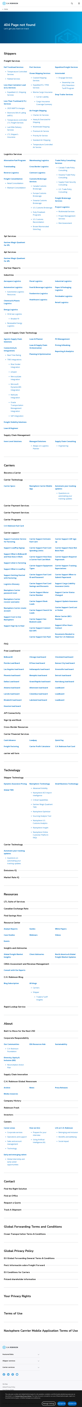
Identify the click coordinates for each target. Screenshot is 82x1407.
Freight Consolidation (13, 179)
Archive (7, 1088)
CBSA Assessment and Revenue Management (26, 964)
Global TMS (9, 790)
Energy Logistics (11, 309)
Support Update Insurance (66, 601)
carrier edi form (11, 753)
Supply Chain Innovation (16, 1074)
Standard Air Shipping (41, 140)
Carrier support (11, 532)
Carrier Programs (12, 519)
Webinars (33, 935)
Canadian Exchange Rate (16, 908)
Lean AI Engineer (11, 428)
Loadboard (59, 688)
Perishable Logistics (63, 296)
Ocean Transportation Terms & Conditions (25, 1234)
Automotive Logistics (13, 287)
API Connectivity (12, 713)
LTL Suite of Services (14, 901)
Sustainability (61, 1044)
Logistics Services (13, 154)
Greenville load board (64, 669)
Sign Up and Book (12, 720)
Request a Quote (12, 1202)
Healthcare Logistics (38, 299)
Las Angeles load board (14, 669)
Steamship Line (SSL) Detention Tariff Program (68, 85)
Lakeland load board (38, 700)
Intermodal (60, 73)
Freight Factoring (11, 746)
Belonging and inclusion (68, 1132)
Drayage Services (65, 78)
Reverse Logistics (11, 173)
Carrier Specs (9, 486)
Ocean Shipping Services (39, 73)
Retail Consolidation (15, 183)
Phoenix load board (12, 675)
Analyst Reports (11, 929)
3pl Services (10, 236)
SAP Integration (17, 416)
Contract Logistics (37, 173)
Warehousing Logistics (39, 160)
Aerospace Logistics (12, 281)
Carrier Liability (42, 97)
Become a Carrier (12, 472)
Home (6, 9)
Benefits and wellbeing (68, 1137)
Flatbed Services (13, 79)
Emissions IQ (10, 870)
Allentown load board (38, 688)
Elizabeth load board (12, 700)
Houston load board (12, 706)
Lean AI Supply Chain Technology (20, 332)
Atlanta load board (12, 688)
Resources (11, 894)
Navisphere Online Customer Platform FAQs (40, 835)
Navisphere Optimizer (42, 811)
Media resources (11, 1094)
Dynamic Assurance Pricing (15, 784)
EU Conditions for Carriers (17, 1272)
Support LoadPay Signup (14, 548)
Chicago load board (37, 657)
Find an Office (11, 1195)
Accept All (61, 1404)
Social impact (64, 1141)
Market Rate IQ (11, 877)
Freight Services (12, 61)
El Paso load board (37, 663)
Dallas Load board (11, 681)
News (31, 1088)
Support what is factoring (15, 563)
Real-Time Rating (14, 355)
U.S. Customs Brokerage (42, 207)
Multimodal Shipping (41, 127)
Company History (12, 1100)
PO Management (62, 339)
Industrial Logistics (63, 281)
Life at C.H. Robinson (64, 1128)
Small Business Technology (66, 784)
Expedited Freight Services (66, 67)
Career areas (9, 1128)
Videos (58, 935)
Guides (32, 929)
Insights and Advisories (15, 948)
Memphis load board (38, 675)
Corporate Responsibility (16, 1038)
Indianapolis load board (39, 669)
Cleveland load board (64, 657)
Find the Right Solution (15, 1188)
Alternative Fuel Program (15, 160)
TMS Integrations (14, 359)
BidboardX (8, 657)
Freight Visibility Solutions (15, 422)
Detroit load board (63, 675)
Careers (8, 1121)
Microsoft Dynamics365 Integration (16, 387)
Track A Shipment (12, 1209)
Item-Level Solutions (13, 441)
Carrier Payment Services (16, 505)
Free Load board (12, 650)
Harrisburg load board (64, 681)
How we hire (34, 1128)
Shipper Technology (14, 777)
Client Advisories (36, 954)
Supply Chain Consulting (65, 441)
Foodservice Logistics (38, 293)
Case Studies (9, 935)
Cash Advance (10, 740)
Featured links (8, 1354)
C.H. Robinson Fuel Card (14, 526)
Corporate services (14, 1132)
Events (7, 941)
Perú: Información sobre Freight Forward (24, 1265)
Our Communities (11, 1044)
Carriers (9, 465)
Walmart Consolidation (16, 188)
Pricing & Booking (62, 345)
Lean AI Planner (36, 339)
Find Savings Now (13, 915)
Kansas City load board (65, 663)
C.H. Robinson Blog (13, 977)
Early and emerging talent (15, 1154)
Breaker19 (15, 319)
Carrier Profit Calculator (39, 746)
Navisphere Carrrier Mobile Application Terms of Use (41, 1331)
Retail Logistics (61, 302)
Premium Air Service (41, 131)
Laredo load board (11, 694)
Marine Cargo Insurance (42, 92)
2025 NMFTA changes (16, 108)
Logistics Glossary (11, 584)
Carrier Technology (13, 479)
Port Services (35, 67)
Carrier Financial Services (16, 734)
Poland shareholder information (20, 1279)
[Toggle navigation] (79, 3)
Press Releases (61, 1088)
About (8, 1024)
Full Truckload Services (13, 67)
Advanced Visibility (40, 788)
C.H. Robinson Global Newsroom (20, 1081)
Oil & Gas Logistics (14, 314)
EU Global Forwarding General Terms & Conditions (29, 1258)
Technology (12, 770)
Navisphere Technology (39, 784)
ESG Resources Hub (37, 1044)
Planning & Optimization (40, 354)
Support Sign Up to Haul (14, 626)
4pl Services (10, 252)
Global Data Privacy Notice (23, 1396)
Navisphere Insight (40, 828)
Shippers (10, 54)
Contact (9, 1181)
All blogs (33, 983)
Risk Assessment (65, 223)
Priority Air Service (40, 135)
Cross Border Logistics (38, 166)
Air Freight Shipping (38, 110)
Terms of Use (13, 1313)
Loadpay (33, 740)
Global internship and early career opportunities (16, 1162)
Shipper (36, 992)
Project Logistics (62, 207)
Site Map (5, 1384)
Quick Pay (59, 740)
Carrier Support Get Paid (40, 637)
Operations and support (17, 1137)
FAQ (6, 643)
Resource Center (12, 922)
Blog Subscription (11, 983)
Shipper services (9, 1361)
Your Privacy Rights (17, 1296)
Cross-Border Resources (16, 727)
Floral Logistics (35, 281)
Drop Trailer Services (64, 94)
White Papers (61, 929)
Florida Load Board (12, 663)
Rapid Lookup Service (14, 1006)
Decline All (72, 1404)
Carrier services (9, 1367)
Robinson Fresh (11, 1107)
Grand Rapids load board (39, 681)
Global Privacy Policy (19, 1251)
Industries (9, 275)
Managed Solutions (37, 441)
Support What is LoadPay (14, 569)
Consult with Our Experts (14, 970)
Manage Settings (49, 1404)
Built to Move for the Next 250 (19, 1031)
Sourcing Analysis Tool (42, 816)
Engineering (63, 446)
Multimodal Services (67, 211)
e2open (14, 372)
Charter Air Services (41, 115)
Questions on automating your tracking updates (65, 496)
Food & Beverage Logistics (40, 287)
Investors (8, 1114)
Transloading (9, 166)
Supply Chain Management (17, 435)
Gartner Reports (12, 268)
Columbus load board (38, 694)
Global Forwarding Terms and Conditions (33, 1227)
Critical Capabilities (40, 800)
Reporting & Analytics (64, 351)
